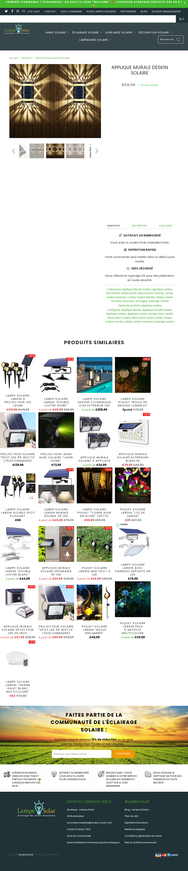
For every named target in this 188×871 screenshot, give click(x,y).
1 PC (127, 120)
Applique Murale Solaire (136, 289)
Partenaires (128, 11)
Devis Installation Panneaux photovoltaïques (93, 842)
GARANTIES (113, 225)
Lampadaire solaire (94, 40)
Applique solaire (162, 289)
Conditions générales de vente (143, 836)
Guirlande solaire (119, 32)
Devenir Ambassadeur (166, 11)
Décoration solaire (154, 32)
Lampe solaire (56, 32)
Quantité (139, 129)
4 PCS (150, 120)
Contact (50, 11)
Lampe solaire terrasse (138, 321)
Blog (144, 11)
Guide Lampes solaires (101, 11)
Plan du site (131, 816)
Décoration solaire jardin (121, 293)
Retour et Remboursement (140, 842)
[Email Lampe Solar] (23, 11)
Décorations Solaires (151, 293)
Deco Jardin (165, 314)
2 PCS (138, 120)
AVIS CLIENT (165, 225)
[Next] (96, 101)
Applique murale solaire (157, 310)
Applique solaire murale (142, 314)
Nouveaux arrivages (135, 301)
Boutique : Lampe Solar (80, 809)
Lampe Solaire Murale (141, 297)
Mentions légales (135, 829)
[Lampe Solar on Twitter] (6, 11)
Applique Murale (131, 310)
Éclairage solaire (86, 32)
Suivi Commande (71, 11)
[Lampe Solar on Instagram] (17, 11)
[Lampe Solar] (17, 30)
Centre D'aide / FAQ (79, 829)
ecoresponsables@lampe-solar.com (89, 822)
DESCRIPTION (139, 225)
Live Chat (34, 11)
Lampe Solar (25, 854)
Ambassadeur (75, 816)
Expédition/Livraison (136, 822)
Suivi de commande (79, 836)
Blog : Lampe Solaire (137, 809)
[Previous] (14, 101)
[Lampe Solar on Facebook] (11, 11)
